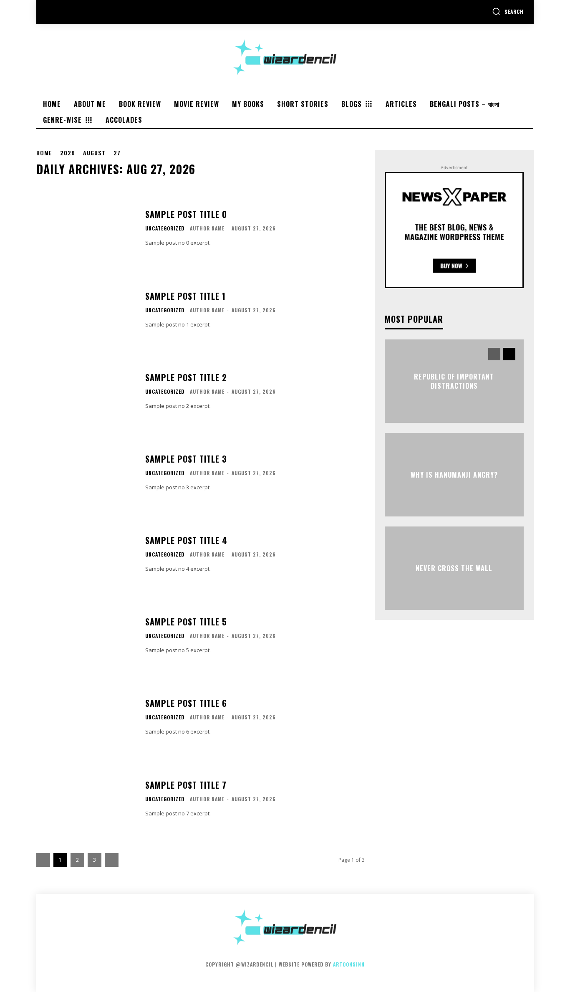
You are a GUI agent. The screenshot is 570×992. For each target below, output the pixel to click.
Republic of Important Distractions (454, 381)
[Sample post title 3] (85, 472)
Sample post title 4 (186, 540)
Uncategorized (164, 228)
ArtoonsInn (349, 964)
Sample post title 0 (186, 214)
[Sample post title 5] (85, 635)
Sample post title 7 (186, 785)
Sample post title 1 (185, 296)
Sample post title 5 (186, 621)
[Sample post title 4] (85, 554)
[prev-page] (494, 354)
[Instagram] (72, 12)
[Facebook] (53, 12)
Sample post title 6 (186, 703)
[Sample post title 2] (85, 391)
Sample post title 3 (186, 459)
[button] (508, 11)
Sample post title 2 (186, 377)
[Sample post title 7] (85, 798)
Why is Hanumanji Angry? (454, 475)
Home (44, 152)
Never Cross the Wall (454, 568)
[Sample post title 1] (85, 309)
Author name (207, 228)
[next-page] (509, 354)
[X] (91, 12)
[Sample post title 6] (85, 717)
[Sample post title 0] (85, 228)
